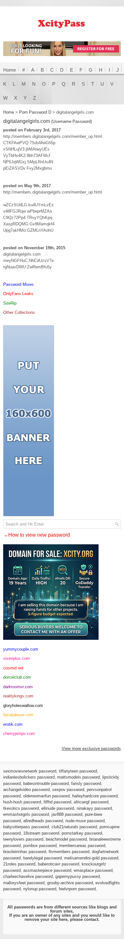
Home (9, 70)
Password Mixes (18, 284)
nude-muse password (85, 820)
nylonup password (39, 888)
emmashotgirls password (26, 814)
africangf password (91, 802)
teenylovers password (23, 839)
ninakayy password (94, 808)
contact (91, 919)
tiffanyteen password (78, 771)
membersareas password (82, 845)
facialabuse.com (18, 714)
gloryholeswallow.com (23, 705)
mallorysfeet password (24, 882)
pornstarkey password (82, 833)
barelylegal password (42, 858)
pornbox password (40, 845)
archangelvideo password (26, 789)
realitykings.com (18, 696)
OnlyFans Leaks (18, 293)
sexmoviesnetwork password (29, 771)
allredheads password (43, 820)
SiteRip (10, 303)
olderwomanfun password (46, 796)
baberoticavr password (58, 864)
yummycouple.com (20, 649)
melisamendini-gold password (91, 858)
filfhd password (57, 802)
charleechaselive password (28, 876)
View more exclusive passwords (91, 748)
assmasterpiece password (47, 870)
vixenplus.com (16, 658)
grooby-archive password (70, 882)
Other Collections (19, 312)
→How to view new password (36, 535)
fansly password (86, 783)
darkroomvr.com (18, 686)
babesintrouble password (46, 783)
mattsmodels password (78, 777)
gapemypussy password (77, 876)
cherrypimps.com (19, 733)
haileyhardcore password (95, 796)
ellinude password (57, 808)
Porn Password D (35, 112)
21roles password (19, 864)
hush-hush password (22, 802)
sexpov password (68, 789)
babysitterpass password (26, 826)
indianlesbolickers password (29, 777)
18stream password (41, 833)
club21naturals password (74, 826)
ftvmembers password (69, 851)
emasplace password (93, 870)
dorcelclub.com (17, 677)
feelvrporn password (77, 888)
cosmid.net (13, 668)
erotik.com (13, 724)
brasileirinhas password (24, 851)
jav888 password (67, 814)
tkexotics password (21, 808)
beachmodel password (66, 839)
